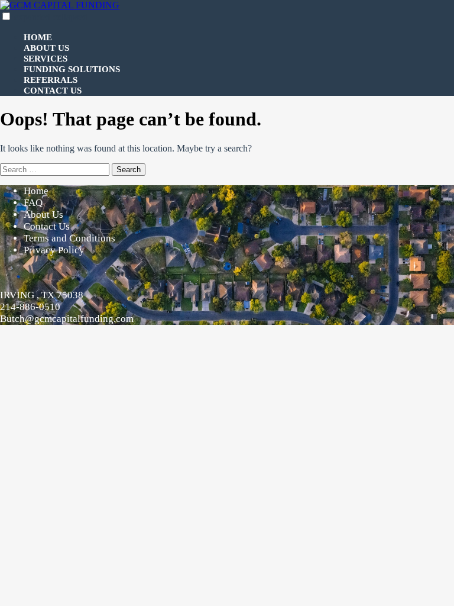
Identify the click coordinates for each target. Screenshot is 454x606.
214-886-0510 (30, 306)
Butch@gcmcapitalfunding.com (67, 318)
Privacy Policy (54, 250)
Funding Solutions (72, 69)
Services (45, 58)
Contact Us (53, 90)
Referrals (50, 80)
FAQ (33, 202)
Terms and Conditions (69, 238)
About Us (46, 48)
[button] (6, 16)
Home (38, 37)
